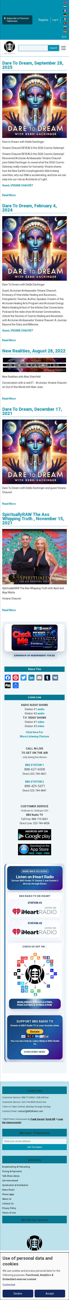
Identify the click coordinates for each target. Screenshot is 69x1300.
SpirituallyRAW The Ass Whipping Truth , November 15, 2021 (33, 518)
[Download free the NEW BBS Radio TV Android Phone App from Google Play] (34, 834)
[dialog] (34, 1276)
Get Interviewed (10, 1180)
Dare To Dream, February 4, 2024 (29, 208)
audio (41, 709)
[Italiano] (65, 19)
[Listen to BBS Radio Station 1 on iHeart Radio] (35, 911)
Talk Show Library (11, 1176)
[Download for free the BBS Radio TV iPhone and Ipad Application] (34, 849)
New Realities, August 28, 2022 (34, 351)
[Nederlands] (65, 6)
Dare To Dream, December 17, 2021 (32, 411)
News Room (8, 1190)
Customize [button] (9, 1284)
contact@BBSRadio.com (30, 1111)
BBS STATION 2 (34, 781)
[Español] (65, 31)
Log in (55, 20)
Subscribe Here (35, 1052)
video (41, 721)
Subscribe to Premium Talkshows (18, 19)
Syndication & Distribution (15, 1185)
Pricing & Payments (12, 1171)
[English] (65, 2)
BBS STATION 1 (34, 764)
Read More (9, 195)
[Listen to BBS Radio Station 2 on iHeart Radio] (35, 931)
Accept (50, 1293)
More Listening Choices (34, 736)
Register (43, 19)
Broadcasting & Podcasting (16, 1167)
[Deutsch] (65, 14)
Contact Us (8, 1203)
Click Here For (34, 732)
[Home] (9, 47)
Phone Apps (8, 1194)
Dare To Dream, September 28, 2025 (32, 65)
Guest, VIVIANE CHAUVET (17, 185)
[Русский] (65, 27)
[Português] (65, 23)
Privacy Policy (9, 1208)
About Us (6, 1199)
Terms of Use (9, 1213)
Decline (18, 1293)
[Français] (65, 10)
